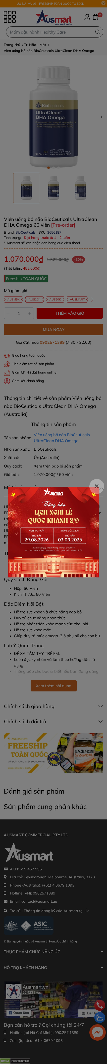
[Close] (96, 486)
